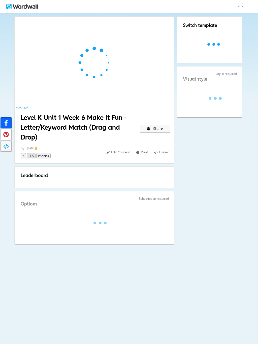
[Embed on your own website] (6, 146)
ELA (31, 156)
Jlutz (30, 148)
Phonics (43, 156)
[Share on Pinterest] (6, 134)
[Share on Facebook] (6, 122)
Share (157, 128)
